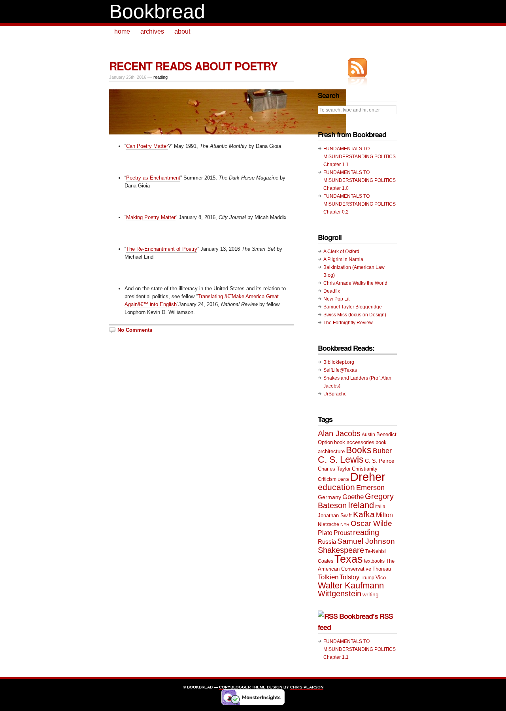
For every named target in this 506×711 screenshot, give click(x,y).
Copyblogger (235, 687)
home (122, 31)
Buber (382, 451)
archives (152, 31)
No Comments (134, 330)
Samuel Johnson (366, 541)
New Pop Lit (336, 299)
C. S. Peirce (380, 461)
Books (359, 450)
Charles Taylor (334, 469)
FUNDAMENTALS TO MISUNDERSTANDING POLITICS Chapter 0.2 (359, 204)
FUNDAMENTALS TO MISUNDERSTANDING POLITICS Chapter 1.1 (359, 156)
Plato (325, 532)
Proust (343, 532)
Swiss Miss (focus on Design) (354, 315)
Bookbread (157, 11)
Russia (327, 541)
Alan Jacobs (339, 433)
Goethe (353, 497)
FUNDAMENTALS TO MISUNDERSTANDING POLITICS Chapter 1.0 (359, 180)
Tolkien (328, 577)
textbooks (374, 561)
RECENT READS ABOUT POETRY (193, 66)
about (182, 31)
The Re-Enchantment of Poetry (161, 249)
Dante (343, 479)
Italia (380, 506)
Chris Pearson (306, 687)
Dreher (367, 476)
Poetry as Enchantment (153, 178)
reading (160, 77)
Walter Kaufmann (351, 585)
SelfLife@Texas (340, 370)
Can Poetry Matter (147, 146)
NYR (344, 524)
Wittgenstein (339, 593)
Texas (348, 559)
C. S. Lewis (341, 459)
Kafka (364, 514)
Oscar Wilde (371, 523)
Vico (381, 578)
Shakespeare (341, 550)
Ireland (361, 505)
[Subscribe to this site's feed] (357, 67)
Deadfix (331, 291)
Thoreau (381, 569)
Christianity (365, 469)
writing (371, 594)
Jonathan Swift (335, 515)
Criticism (327, 479)
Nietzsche (328, 524)
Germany (329, 497)
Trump (367, 578)
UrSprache (335, 394)
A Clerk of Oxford (341, 251)
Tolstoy (349, 577)
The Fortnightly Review (348, 322)
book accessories (354, 442)
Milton (384, 514)
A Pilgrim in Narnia (343, 259)
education (336, 487)
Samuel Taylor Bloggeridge (352, 307)
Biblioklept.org (338, 362)
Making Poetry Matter (151, 217)
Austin (368, 434)
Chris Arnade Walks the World (355, 283)
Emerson (370, 487)
